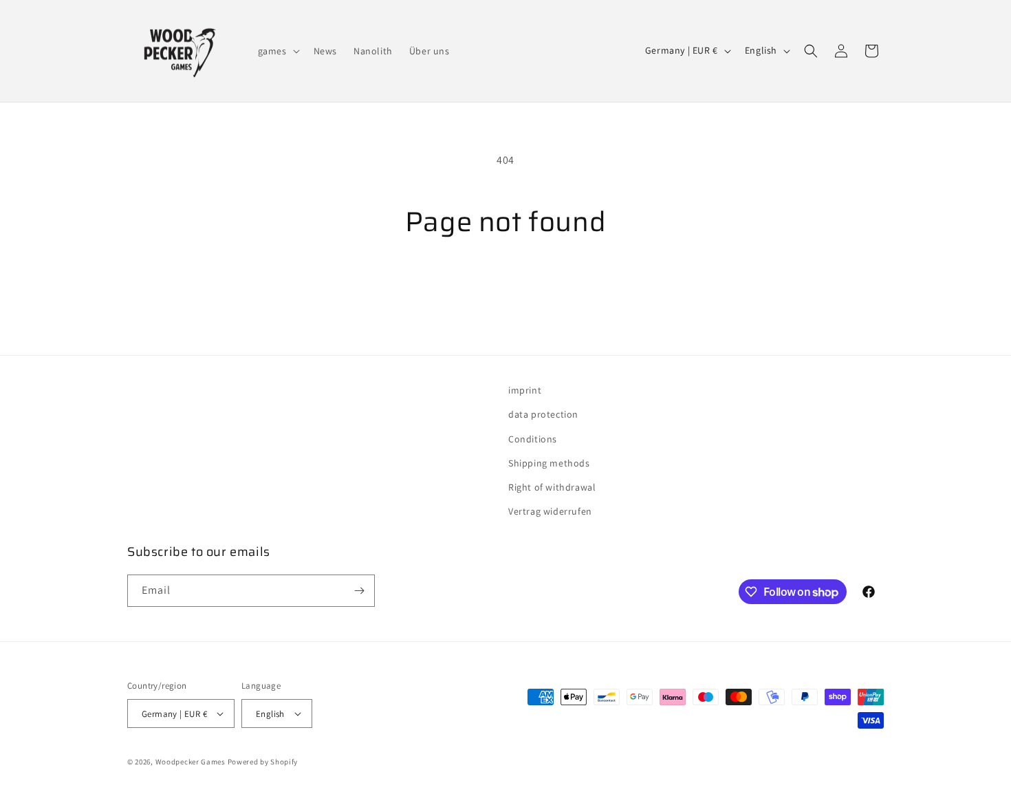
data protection (543, 414)
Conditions (532, 439)
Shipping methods (549, 463)
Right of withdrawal (552, 487)
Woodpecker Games (190, 761)
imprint (524, 390)
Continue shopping (505, 290)
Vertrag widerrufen (550, 511)
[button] (277, 50)
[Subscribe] (359, 591)
